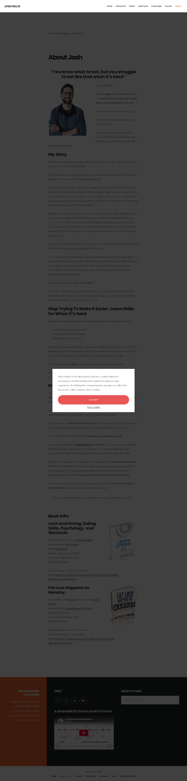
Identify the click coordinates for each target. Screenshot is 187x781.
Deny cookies (93, 407)
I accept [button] (93, 399)
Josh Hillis (12, 6)
